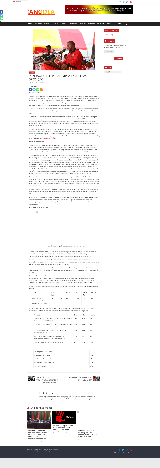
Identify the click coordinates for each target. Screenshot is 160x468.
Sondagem (101, 24)
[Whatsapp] (37, 89)
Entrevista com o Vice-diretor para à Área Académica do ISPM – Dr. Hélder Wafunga (88, 434)
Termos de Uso (123, 453)
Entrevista (74, 24)
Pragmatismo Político (49, 138)
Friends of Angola (109, 35)
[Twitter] (34, 89)
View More (118, 58)
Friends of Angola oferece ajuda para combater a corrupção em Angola (63, 428)
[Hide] (0, 21)
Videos (109, 24)
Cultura (83, 24)
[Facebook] (30, 89)
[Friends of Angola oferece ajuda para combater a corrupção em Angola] (64, 412)
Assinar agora (109, 51)
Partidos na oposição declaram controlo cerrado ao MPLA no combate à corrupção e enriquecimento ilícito (39, 435)
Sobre (115, 453)
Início (30, 24)
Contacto (117, 24)
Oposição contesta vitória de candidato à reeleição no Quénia (47, 380)
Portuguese (18, 1)
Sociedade (38, 24)
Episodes (32, 72)
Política (47, 24)
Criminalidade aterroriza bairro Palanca (80, 378)
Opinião (64, 24)
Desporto (91, 24)
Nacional (55, 24)
